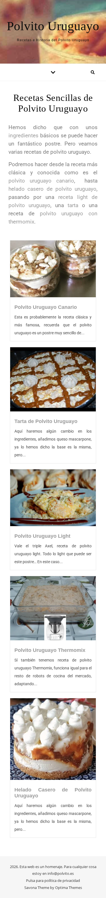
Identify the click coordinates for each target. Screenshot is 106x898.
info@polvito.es (60, 873)
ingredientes (23, 136)
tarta (73, 205)
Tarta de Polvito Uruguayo (45, 421)
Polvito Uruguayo (53, 26)
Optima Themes (68, 887)
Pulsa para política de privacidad (53, 880)
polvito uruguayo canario (41, 181)
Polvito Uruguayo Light (42, 536)
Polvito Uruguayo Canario (45, 307)
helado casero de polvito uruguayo (52, 189)
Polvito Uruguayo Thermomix (49, 650)
